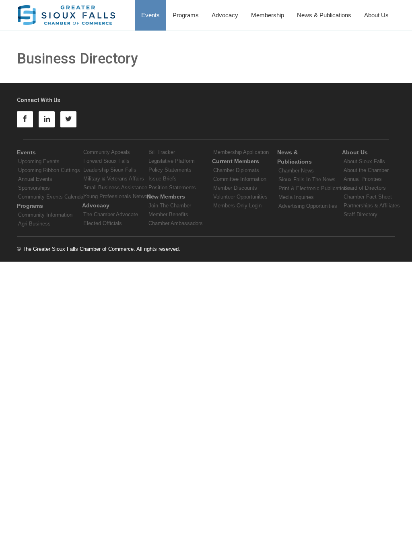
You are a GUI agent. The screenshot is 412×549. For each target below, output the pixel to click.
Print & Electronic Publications (314, 188)
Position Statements (172, 187)
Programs (186, 15)
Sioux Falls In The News (307, 179)
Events (150, 15)
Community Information (45, 215)
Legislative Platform (171, 161)
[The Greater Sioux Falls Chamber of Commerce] (66, 12)
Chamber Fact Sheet (368, 197)
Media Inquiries (296, 197)
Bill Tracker (161, 152)
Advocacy (225, 15)
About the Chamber (366, 170)
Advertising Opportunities (307, 206)
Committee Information (239, 179)
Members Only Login (237, 206)
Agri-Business (34, 224)
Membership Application (241, 152)
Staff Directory (360, 214)
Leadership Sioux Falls (109, 170)
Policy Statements (170, 170)
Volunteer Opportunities (240, 197)
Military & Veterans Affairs (113, 179)
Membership (267, 15)
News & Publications (324, 15)
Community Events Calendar (51, 197)
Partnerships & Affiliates (372, 206)
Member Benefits (168, 214)
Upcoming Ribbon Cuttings (49, 170)
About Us (376, 15)
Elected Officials (102, 223)
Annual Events (35, 179)
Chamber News (296, 171)
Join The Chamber (169, 206)
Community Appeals (106, 152)
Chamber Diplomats (236, 170)
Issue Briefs (162, 179)
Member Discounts (235, 188)
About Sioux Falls (364, 161)
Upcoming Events (39, 161)
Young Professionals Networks (118, 196)
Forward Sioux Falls (106, 161)
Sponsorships (34, 188)
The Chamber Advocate (110, 214)
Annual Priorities (363, 179)
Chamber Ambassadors (175, 223)
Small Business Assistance (115, 187)
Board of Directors (365, 188)
